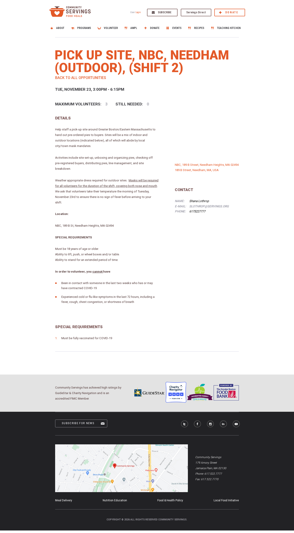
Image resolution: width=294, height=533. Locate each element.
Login (138, 12)
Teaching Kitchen (229, 28)
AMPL (133, 28)
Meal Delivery (63, 500)
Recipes (199, 28)
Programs (84, 28)
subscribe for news (78, 423)
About (60, 28)
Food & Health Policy (170, 500)
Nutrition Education (115, 500)
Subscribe (164, 12)
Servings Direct (196, 12)
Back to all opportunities (80, 78)
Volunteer (111, 28)
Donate (231, 12)
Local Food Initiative (226, 500)
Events (176, 28)
